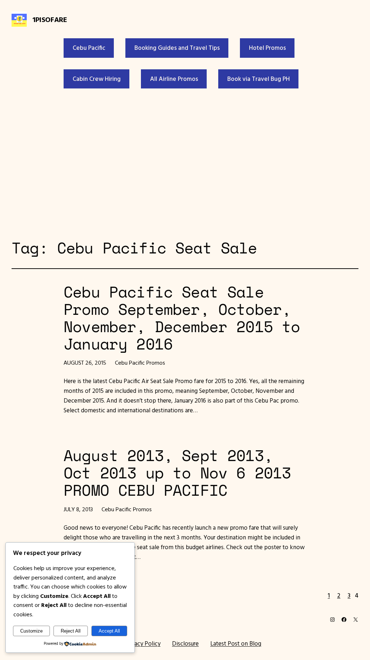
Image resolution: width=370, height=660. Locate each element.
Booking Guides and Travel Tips (177, 48)
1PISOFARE (50, 19)
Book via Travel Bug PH (258, 79)
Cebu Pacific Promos (140, 362)
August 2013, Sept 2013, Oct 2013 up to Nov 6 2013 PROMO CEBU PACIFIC (177, 473)
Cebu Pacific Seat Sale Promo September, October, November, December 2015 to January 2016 (182, 317)
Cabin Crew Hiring (97, 79)
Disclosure (185, 643)
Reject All (71, 631)
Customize (31, 631)
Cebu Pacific (89, 48)
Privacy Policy (142, 643)
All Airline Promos (174, 79)
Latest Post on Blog (235, 643)
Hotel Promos (267, 48)
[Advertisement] (185, 162)
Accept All (109, 631)
